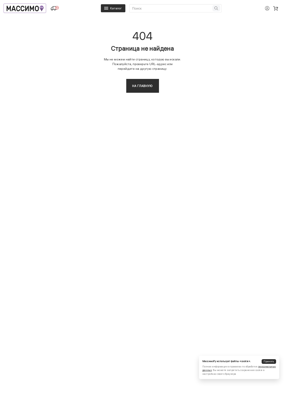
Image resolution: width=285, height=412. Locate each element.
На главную (142, 86)
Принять (269, 361)
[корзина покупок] (275, 8)
